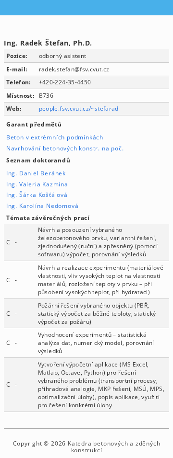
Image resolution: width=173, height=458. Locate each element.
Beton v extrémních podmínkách (54, 137)
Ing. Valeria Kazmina (37, 184)
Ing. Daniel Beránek (36, 173)
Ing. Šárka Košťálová (37, 195)
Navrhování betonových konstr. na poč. (65, 148)
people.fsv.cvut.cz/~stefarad (79, 108)
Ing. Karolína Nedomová (42, 206)
